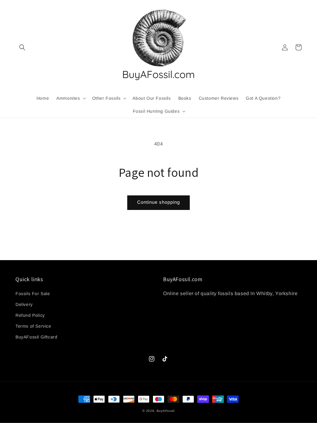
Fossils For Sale (32, 293)
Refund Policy (30, 315)
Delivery (24, 304)
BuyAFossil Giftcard (36, 336)
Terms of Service (33, 326)
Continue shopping (158, 202)
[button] (22, 47)
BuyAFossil (166, 410)
